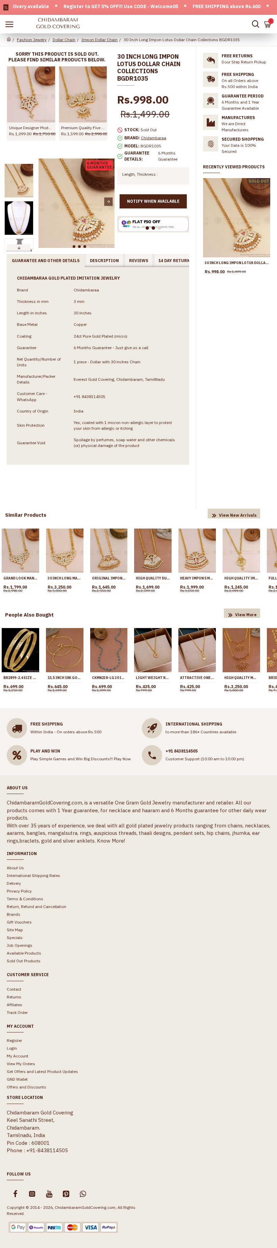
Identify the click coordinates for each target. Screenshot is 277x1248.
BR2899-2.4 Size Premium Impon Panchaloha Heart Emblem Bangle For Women (20, 678)
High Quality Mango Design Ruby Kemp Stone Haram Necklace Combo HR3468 (241, 678)
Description (104, 260)
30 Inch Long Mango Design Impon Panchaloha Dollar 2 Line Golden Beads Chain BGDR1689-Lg (65, 578)
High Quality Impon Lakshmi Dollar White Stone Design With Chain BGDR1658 (241, 578)
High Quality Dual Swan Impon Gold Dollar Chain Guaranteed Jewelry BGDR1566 (153, 578)
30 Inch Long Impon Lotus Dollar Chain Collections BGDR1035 (237, 263)
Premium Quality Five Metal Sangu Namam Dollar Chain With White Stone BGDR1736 (83, 127)
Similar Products (25, 515)
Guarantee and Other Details (46, 260)
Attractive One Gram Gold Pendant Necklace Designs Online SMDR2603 (197, 678)
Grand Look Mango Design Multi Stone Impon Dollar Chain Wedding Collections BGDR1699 (20, 578)
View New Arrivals (238, 515)
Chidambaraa (153, 137)
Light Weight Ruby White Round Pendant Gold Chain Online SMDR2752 (153, 678)
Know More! (111, 841)
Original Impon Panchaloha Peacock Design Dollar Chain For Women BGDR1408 (109, 578)
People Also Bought (29, 615)
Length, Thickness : (140, 174)
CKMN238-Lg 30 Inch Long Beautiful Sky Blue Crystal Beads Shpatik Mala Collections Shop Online (109, 678)
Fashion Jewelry (32, 39)
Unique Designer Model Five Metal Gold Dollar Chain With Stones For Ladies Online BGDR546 (31, 127)
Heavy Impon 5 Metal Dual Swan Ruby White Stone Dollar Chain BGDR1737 (197, 578)
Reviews (138, 260)
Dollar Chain (64, 39)
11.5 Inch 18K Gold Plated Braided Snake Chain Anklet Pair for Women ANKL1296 (65, 678)
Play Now (122, 758)
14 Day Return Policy (182, 260)
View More (246, 614)
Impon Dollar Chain (99, 39)
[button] (44, 201)
